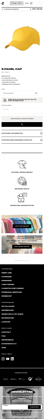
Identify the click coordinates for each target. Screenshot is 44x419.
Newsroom (8, 310)
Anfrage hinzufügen (22, 118)
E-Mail (6, 405)
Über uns (7, 272)
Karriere (7, 276)
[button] (3, 415)
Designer (7, 280)
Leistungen (8, 284)
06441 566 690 (37, 9)
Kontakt (6, 332)
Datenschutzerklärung (23, 414)
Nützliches (8, 306)
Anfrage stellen (16, 3)
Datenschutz (9, 343)
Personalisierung (12, 292)
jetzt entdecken (22, 226)
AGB (4, 347)
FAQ (3, 336)
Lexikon (6, 322)
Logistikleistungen (13, 288)
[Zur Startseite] (3, 3)
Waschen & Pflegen (12, 314)
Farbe (3, 89)
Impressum (8, 340)
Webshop (7, 296)
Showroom (8, 318)
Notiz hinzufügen (7, 105)
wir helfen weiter (22, 246)
